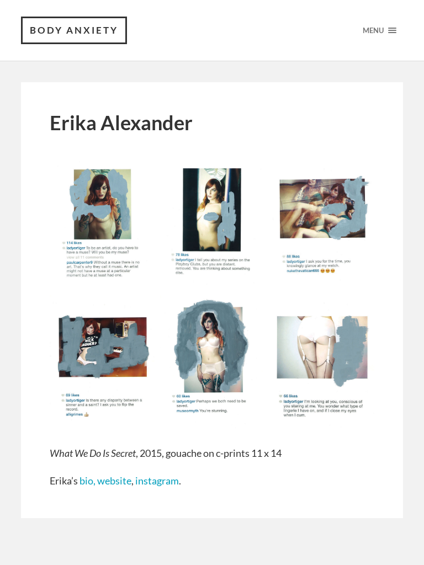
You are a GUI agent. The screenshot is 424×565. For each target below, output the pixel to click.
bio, (88, 481)
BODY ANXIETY (74, 30)
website (114, 481)
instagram (157, 481)
